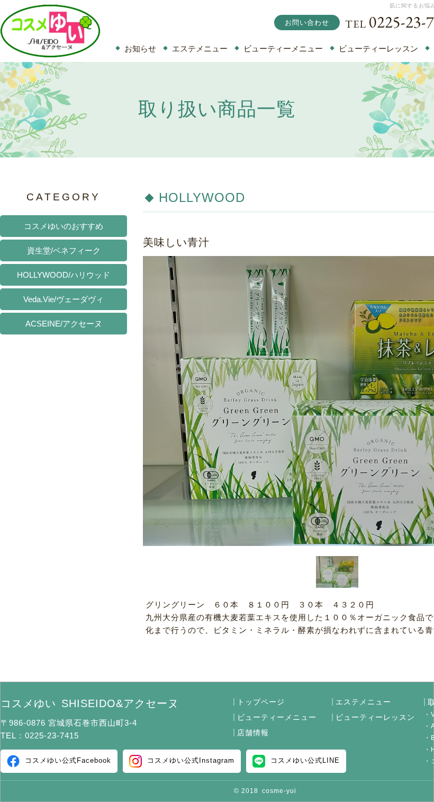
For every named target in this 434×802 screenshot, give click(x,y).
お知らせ (140, 49)
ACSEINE (63, 324)
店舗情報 (253, 732)
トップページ (261, 702)
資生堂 (64, 250)
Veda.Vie (63, 299)
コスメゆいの (63, 226)
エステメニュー (200, 49)
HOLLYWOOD (63, 275)
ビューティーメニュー (283, 49)
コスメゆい (90, 703)
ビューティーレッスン (378, 49)
